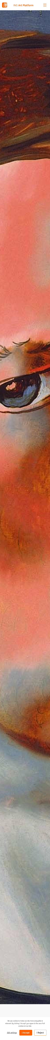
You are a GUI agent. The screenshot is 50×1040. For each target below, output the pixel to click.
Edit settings (12, 1032)
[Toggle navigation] (45, 5)
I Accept (26, 1032)
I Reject (40, 1032)
